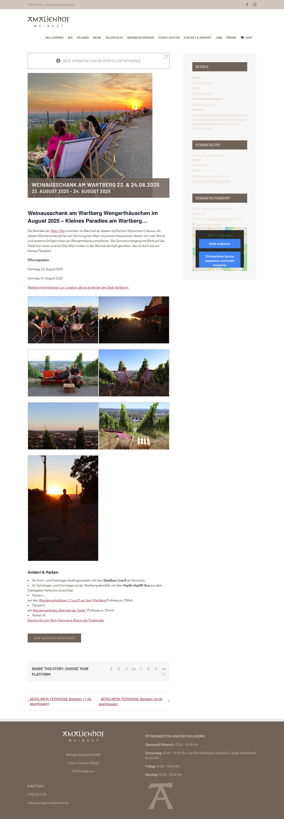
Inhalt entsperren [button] (220, 243)
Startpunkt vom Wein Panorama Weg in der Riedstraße (66, 620)
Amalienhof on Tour (204, 104)
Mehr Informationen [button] (219, 235)
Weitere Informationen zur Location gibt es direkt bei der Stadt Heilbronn (78, 287)
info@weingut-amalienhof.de (59, 4)
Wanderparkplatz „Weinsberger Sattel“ (59, 610)
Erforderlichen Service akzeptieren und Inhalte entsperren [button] (220, 260)
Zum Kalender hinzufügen (54, 638)
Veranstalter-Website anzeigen (211, 181)
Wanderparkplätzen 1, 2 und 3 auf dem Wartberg (72, 600)
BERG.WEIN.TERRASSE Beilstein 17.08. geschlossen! (61, 701)
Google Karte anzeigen (208, 224)
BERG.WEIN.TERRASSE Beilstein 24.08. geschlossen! (131, 701)
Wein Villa (58, 231)
